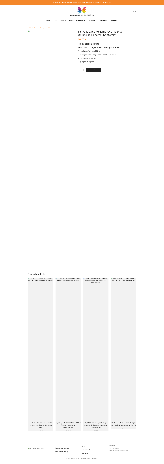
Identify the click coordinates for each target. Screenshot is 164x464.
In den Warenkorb (94, 70)
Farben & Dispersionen (77, 21)
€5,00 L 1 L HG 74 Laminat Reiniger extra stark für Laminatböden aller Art (123, 424)
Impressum (85, 453)
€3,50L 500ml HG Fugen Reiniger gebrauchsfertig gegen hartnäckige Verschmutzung (96, 425)
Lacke (55, 21)
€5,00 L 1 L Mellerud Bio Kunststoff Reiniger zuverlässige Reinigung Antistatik (40, 425)
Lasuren (63, 21)
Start (31, 28)
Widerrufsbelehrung (61, 451)
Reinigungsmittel (45, 28)
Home (48, 21)
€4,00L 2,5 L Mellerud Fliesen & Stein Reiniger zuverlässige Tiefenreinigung (68, 425)
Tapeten (114, 21)
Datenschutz (86, 450)
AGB (83, 446)
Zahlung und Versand (62, 448)
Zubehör (92, 21)
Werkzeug (103, 21)
